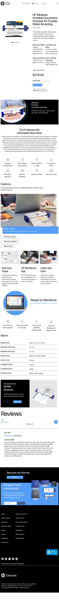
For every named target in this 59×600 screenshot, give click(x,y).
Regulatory (19, 530)
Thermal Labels (6, 526)
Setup (3, 530)
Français (36, 3)
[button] (28, 28)
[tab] (29, 214)
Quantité (36, 80)
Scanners (4, 522)
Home (3, 514)
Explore (14, 477)
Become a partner (22, 514)
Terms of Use (20, 518)
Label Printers (5, 518)
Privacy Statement (22, 522)
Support (3, 534)
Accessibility (20, 538)
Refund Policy (20, 534)
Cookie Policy (20, 526)
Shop (8, 401)
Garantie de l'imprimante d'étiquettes (12, 564)
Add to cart (17, 401)
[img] (8, 436)
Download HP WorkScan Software (45, 303)
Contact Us (27, 3)
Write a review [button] (56, 422)
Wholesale (4, 538)
